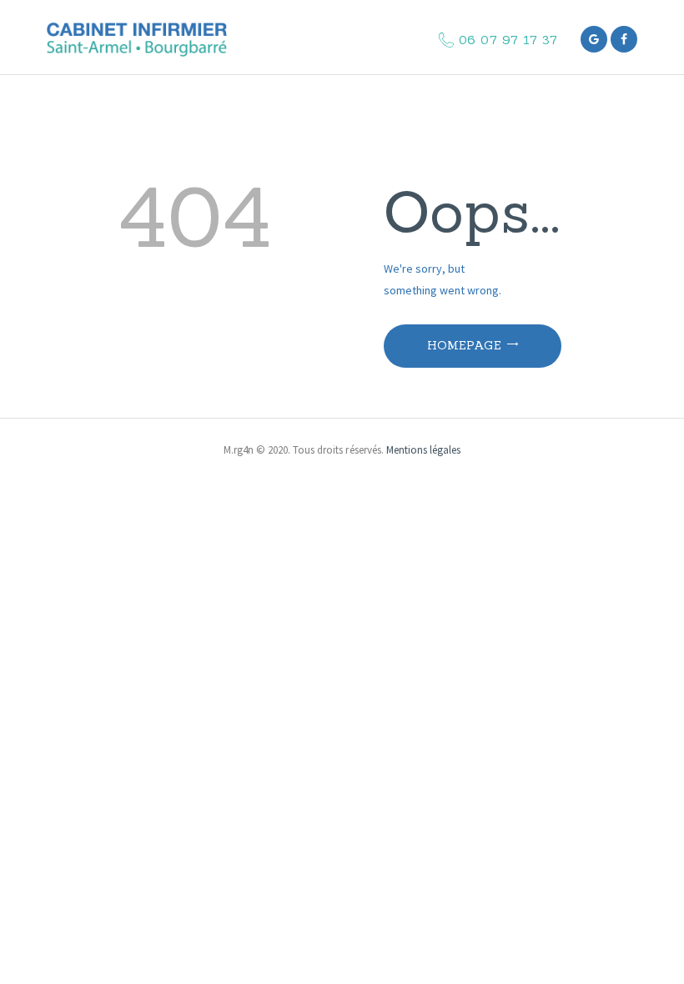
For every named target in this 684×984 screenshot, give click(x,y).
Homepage (464, 345)
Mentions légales (423, 450)
